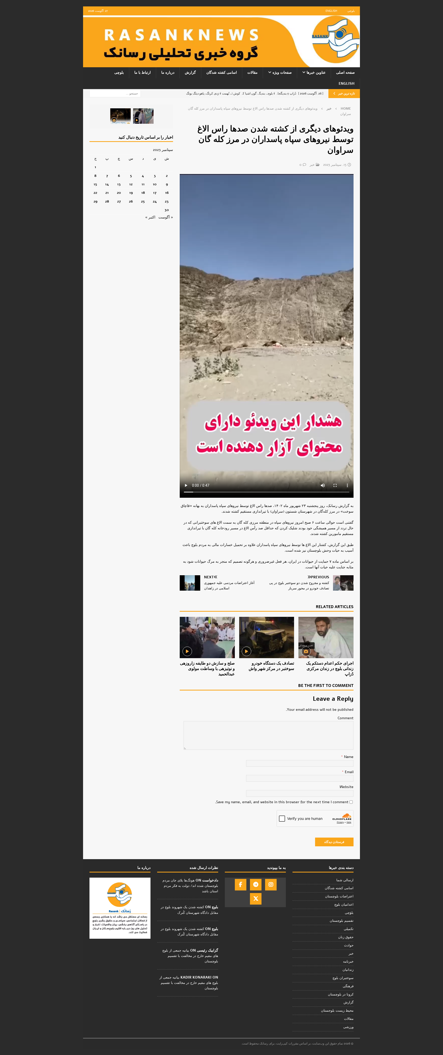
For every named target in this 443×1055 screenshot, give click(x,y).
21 (107, 192)
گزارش (190, 72)
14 (107, 184)
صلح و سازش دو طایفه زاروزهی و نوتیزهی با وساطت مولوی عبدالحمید (207, 668)
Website (347, 786)
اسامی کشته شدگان (221, 72)
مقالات (252, 72)
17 (154, 192)
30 (167, 209)
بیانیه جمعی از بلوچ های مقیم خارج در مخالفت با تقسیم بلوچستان (190, 956)
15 (95, 184)
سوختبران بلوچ (343, 978)
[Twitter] (255, 899)
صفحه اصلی (345, 72)
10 (155, 184)
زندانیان (348, 969)
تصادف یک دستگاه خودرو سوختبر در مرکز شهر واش (271, 666)
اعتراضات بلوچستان (339, 896)
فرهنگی (348, 986)
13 (119, 184)
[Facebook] (240, 884)
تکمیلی (349, 929)
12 (131, 184)
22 (95, 192)
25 (143, 201)
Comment (346, 718)
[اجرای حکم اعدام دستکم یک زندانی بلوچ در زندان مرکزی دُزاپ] (326, 637)
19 (131, 192)
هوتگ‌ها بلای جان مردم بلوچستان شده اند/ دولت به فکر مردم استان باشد (190, 886)
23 (167, 201)
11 (143, 184)
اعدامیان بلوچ (344, 904)
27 (119, 201)
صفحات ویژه (282, 72)
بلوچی (351, 11)
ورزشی (348, 1027)
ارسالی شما (345, 880)
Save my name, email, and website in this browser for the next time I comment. (281, 802)
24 (155, 201)
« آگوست (165, 217)
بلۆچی (349, 912)
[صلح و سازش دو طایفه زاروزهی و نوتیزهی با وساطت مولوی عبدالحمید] (207, 637)
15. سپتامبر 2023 (334, 164)
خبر (312, 164)
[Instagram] (271, 884)
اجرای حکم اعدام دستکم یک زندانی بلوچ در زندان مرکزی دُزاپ (330, 668)
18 (143, 192)
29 (95, 201)
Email (349, 772)
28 (107, 201)
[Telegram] (255, 884)
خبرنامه (348, 961)
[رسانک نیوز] (221, 64)
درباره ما (167, 72)
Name (348, 756)
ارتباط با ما (142, 72)
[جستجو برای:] (115, 93)
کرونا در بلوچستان (341, 994)
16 (167, 192)
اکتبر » (150, 217)
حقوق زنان (346, 937)
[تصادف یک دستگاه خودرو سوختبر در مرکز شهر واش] (266, 637)
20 (119, 192)
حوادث (349, 945)
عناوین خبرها (316, 72)
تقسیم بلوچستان (342, 920)
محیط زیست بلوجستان (337, 1010)
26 (131, 201)
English (331, 11)
